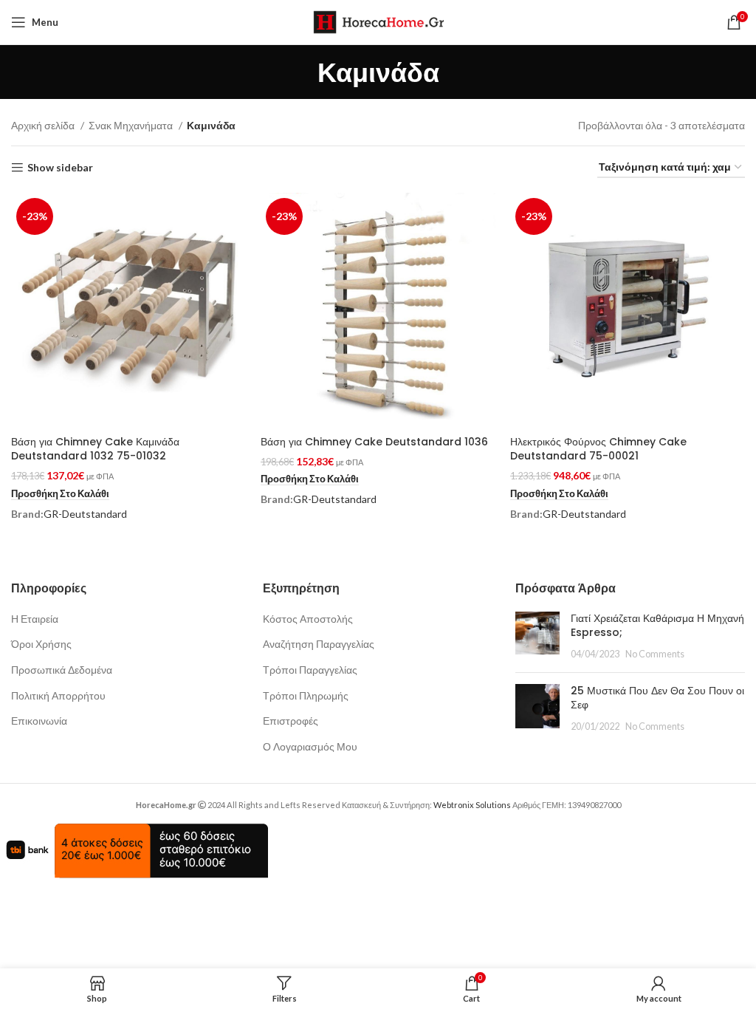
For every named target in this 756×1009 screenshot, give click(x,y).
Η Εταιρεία (34, 618)
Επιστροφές (290, 720)
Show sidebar (60, 168)
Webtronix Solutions (472, 805)
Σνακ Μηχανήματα (132, 125)
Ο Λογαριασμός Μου (310, 746)
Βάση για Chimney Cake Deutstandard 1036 (374, 441)
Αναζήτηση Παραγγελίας (318, 643)
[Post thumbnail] (537, 636)
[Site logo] (378, 21)
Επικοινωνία (39, 720)
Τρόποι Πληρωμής (305, 695)
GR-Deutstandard (85, 513)
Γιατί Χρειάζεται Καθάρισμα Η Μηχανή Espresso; (657, 625)
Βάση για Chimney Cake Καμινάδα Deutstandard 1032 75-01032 (95, 449)
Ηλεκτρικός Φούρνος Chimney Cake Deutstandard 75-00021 (598, 449)
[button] (60, 494)
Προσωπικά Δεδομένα (61, 669)
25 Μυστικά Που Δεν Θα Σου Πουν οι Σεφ (657, 698)
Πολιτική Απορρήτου (58, 695)
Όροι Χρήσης (41, 643)
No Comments (654, 654)
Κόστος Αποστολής (308, 618)
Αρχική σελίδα (44, 125)
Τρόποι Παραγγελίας (310, 669)
